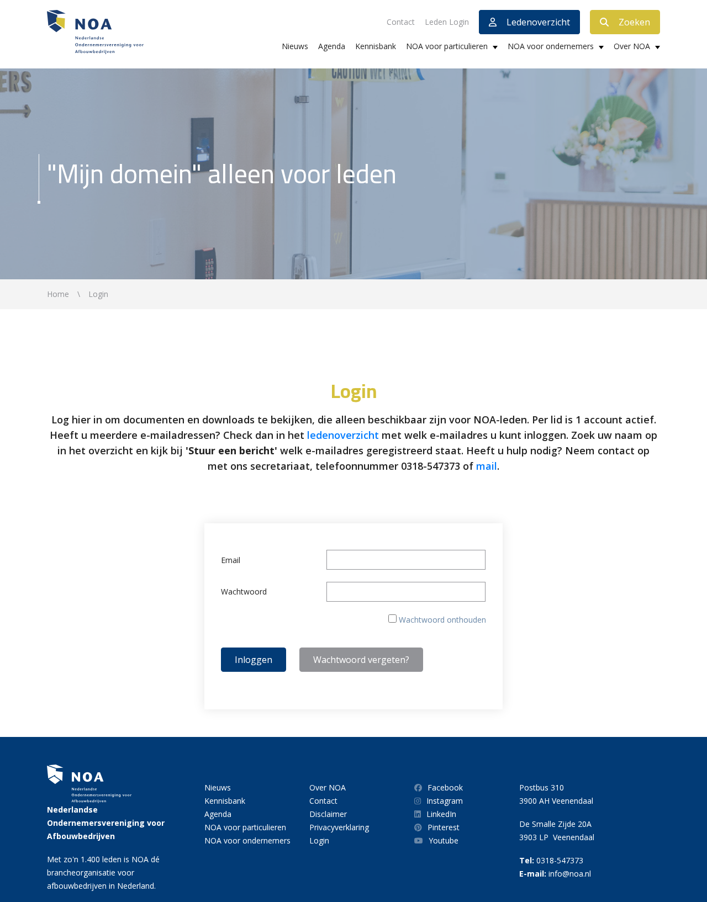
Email (230, 560)
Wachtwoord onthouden (442, 619)
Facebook (445, 787)
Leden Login (447, 22)
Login (319, 840)
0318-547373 (559, 860)
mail (486, 466)
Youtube (443, 840)
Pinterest (444, 827)
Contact (401, 22)
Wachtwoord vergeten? (361, 660)
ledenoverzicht (343, 435)
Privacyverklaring (339, 827)
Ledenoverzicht (538, 22)
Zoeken (634, 22)
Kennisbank (375, 46)
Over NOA (632, 46)
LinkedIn (441, 814)
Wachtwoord (244, 591)
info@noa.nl (569, 873)
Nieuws (295, 46)
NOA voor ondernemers (551, 46)
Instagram (444, 800)
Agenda (331, 46)
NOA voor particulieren (447, 46)
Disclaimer (328, 814)
